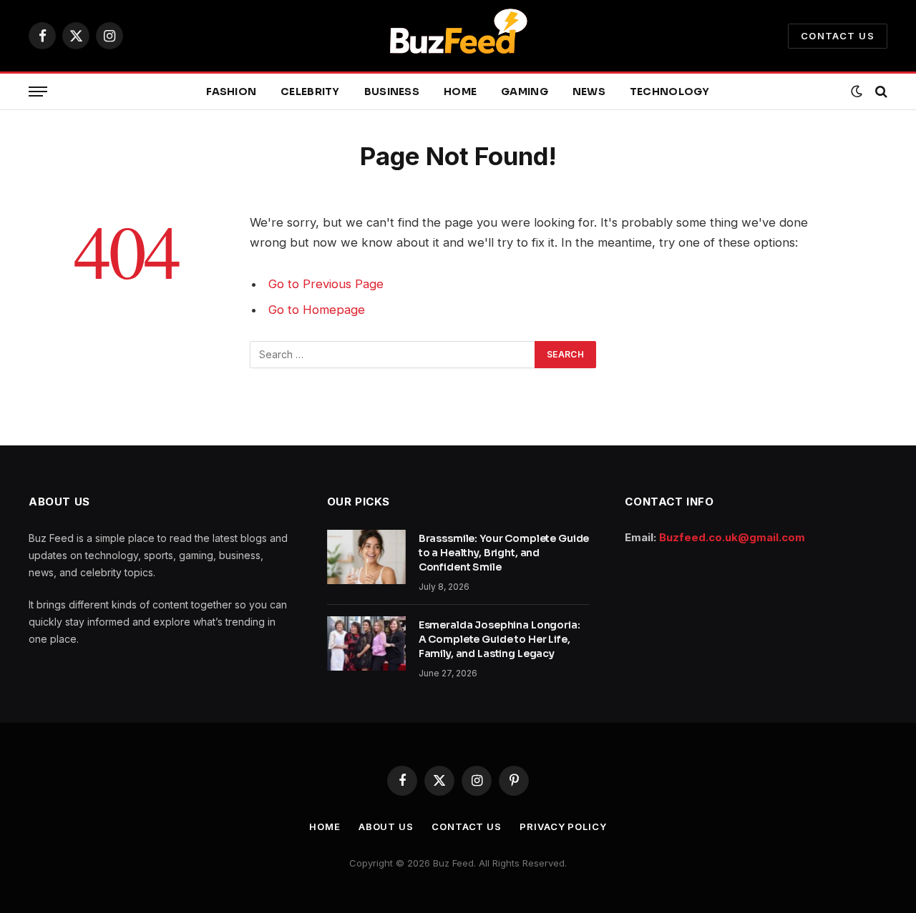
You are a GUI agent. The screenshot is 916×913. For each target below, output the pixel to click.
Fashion (231, 91)
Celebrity (310, 91)
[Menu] (38, 92)
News (588, 91)
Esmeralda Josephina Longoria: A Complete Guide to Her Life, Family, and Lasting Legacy (499, 639)
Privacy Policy (563, 826)
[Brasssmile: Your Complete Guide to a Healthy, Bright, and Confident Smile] (366, 557)
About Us (386, 826)
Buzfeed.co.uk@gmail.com (732, 537)
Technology (670, 91)
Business (391, 91)
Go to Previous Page (326, 284)
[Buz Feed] (458, 35)
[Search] (879, 92)
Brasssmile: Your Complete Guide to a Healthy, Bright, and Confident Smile (504, 552)
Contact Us (837, 35)
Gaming (524, 91)
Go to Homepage (316, 309)
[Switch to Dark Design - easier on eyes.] (856, 91)
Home (460, 91)
